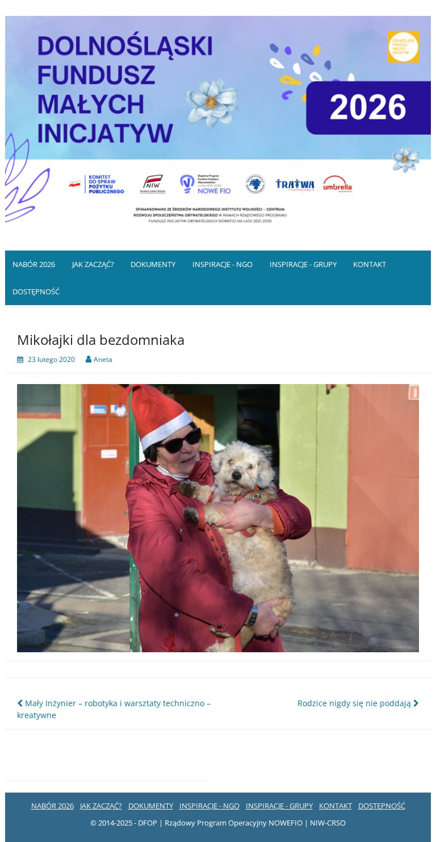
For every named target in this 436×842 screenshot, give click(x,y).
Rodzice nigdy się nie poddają (355, 703)
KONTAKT (369, 264)
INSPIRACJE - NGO (222, 264)
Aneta (103, 359)
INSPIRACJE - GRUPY (303, 264)
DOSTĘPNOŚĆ (36, 291)
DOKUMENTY (153, 264)
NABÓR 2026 (33, 264)
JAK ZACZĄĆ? (93, 264)
